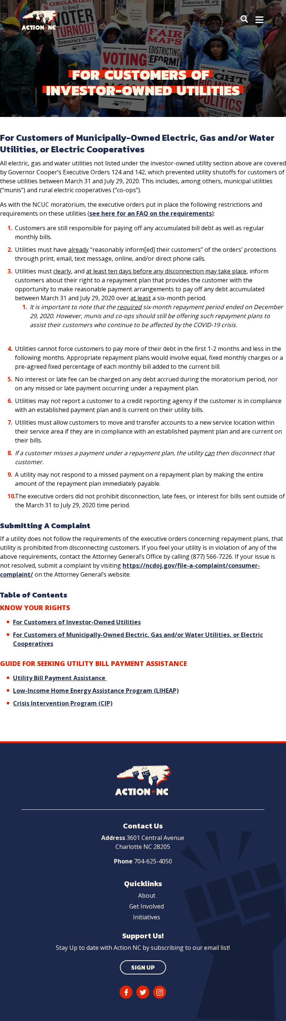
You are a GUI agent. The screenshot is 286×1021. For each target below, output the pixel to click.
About (146, 895)
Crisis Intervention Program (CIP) (62, 703)
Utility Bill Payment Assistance (60, 678)
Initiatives (146, 917)
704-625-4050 (153, 861)
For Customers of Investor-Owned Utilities (77, 622)
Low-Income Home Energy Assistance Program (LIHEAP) (96, 691)
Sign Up (143, 967)
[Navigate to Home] (45, 20)
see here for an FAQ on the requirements (150, 213)
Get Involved (146, 906)
